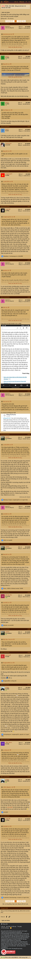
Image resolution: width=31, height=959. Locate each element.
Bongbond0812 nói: (8, 662)
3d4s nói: (5, 307)
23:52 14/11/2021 (5, 140)
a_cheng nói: (6, 750)
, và (13, 256)
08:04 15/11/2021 (5, 739)
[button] (1, 2)
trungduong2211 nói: (8, 216)
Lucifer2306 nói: (7, 181)
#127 (29, 206)
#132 (29, 503)
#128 (29, 260)
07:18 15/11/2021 (5, 434)
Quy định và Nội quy (11, 926)
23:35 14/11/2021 (5, 126)
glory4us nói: (6, 270)
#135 (29, 629)
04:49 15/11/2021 (5, 206)
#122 (29, 53)
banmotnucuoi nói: (7, 34)
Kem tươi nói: (6, 401)
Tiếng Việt (5, 924)
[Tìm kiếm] (29, 1)
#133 (29, 544)
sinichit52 (10, 807)
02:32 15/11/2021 (5, 171)
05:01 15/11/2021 (5, 260)
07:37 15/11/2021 (5, 544)
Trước (7, 21)
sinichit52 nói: (6, 514)
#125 (29, 140)
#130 (29, 391)
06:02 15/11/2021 (5, 391)
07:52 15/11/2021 (5, 629)
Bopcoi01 (4, 18)
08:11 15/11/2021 (5, 776)
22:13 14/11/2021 (5, 23)
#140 (29, 816)
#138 (29, 739)
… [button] (13, 21)
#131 (29, 434)
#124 (29, 126)
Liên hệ (3, 926)
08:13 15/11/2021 (5, 816)
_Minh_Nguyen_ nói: (8, 787)
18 (20, 21)
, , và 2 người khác (15, 499)
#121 (29, 23)
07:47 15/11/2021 (5, 592)
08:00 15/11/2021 (5, 684)
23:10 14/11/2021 (5, 99)
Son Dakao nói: (7, 110)
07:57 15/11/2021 (5, 652)
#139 (29, 776)
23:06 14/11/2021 (5, 53)
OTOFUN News (5, 928)
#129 (29, 297)
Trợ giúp (19, 926)
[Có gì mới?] (26, 1)
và (7, 540)
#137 (29, 684)
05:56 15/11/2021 (5, 297)
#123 (29, 99)
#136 (29, 652)
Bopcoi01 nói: (6, 64)
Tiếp (23, 21)
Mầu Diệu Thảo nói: (8, 639)
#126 (29, 171)
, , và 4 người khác (16, 897)
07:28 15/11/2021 (5, 503)
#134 (29, 592)
